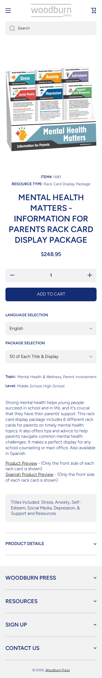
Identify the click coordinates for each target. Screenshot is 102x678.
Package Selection (25, 343)
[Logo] (51, 10)
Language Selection (26, 315)
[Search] (10, 28)
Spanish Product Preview (29, 474)
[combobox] (51, 28)
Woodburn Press (57, 670)
